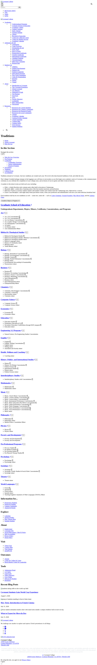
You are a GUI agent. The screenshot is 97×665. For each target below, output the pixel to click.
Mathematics (6, 383)
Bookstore (8, 580)
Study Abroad (16, 31)
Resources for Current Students (21, 107)
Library (14, 34)
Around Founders (67, 195)
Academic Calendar (18, 41)
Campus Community (11, 506)
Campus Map (16, 121)
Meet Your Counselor (18, 61)
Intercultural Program (18, 73)
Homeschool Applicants (19, 53)
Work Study (15, 49)
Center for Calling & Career (20, 38)
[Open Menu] (2, 3)
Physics (4, 426)
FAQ (13, 97)
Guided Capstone (17, 29)
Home (6, 140)
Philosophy (5, 415)
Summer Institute (17, 32)
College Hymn (9, 171)
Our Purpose (16, 94)
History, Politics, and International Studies (17, 360)
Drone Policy (9, 537)
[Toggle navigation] (3, 154)
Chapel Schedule (17, 119)
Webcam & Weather (11, 579)
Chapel (14, 82)
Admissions (15, 44)
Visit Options (8, 549)
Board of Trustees (13, 166)
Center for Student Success (20, 39)
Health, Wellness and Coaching (13, 352)
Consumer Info (9, 531)
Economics (5, 309)
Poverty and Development (11, 435)
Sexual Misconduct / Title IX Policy (15, 532)
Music (3, 392)
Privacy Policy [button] (26, 660)
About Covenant (17, 89)
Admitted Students (17, 58)
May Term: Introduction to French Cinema (17, 603)
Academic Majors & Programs (10, 200)
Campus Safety (16, 123)
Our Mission (16, 90)
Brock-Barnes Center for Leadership (15, 562)
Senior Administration (14, 164)
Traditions (8, 169)
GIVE (6, 16)
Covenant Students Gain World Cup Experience (19, 592)
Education (5, 318)
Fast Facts (15, 96)
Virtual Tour (8, 545)
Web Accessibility (10, 534)
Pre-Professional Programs (11, 444)
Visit (6, 12)
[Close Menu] (2, 5)
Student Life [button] (8, 65)
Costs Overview (17, 46)
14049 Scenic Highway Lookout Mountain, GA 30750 (10, 642)
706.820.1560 (5, 645)
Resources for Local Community (22, 113)
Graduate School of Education (21, 26)
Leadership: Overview (15, 162)
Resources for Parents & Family (21, 111)
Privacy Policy (9, 536)
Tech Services (16, 125)
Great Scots (8, 573)
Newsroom (15, 104)
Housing (14, 78)
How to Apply (16, 51)
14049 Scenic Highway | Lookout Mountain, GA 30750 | (44, 657)
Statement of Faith (17, 92)
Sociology (5, 466)
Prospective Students (11, 502)
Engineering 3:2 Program (11, 330)
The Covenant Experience (20, 87)
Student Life (16, 70)
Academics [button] (8, 22)
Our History (8, 167)
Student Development (18, 68)
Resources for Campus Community (22, 109)
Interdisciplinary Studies (10, 376)
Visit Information (17, 60)
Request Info (16, 63)
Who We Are (8, 144)
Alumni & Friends (10, 508)
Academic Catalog (17, 27)
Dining (14, 80)
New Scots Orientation (19, 75)
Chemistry (5, 287)
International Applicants (19, 56)
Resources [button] (8, 106)
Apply (6, 14)
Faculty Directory (17, 99)
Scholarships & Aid (18, 48)
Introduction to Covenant (19, 85)
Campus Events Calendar (19, 118)
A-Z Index (8, 572)
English (4, 338)
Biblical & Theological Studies (13, 232)
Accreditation (9, 172)
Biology (4, 250)
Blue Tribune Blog (17, 102)
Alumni (14, 114)
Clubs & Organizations (19, 77)
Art (2, 213)
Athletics (14, 67)
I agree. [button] (3, 661)
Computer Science (8, 300)
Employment (8, 529)
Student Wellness (17, 126)
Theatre (4, 477)
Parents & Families (10, 504)
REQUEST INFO (10, 11)
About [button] (6, 84)
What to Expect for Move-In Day (13, 613)
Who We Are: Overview (12, 157)
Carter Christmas (56, 195)
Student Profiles (9, 517)
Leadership (15, 101)
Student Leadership (18, 72)
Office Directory (9, 575)
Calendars (8, 516)
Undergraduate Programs (19, 24)
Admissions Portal (10, 570)
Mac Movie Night (78, 195)
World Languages (8, 484)
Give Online (8, 577)
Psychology (5, 457)
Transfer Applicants (18, 55)
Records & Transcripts (18, 36)
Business (4, 268)
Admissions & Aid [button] (10, 43)
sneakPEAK (8, 551)
